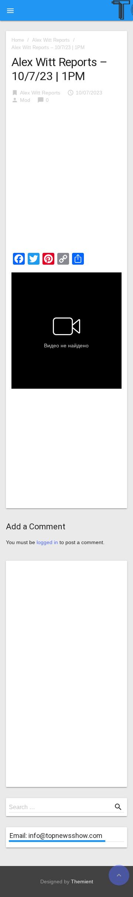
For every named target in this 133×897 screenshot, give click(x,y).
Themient (82, 881)
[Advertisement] (66, 180)
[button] (10, 10)
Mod (25, 100)
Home (17, 40)
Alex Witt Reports (51, 40)
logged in (47, 542)
